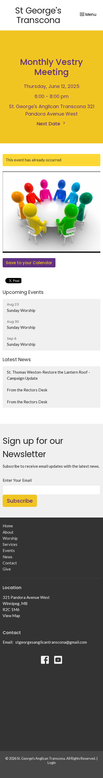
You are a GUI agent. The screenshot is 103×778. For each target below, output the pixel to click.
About (8, 532)
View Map (11, 615)
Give (7, 569)
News (7, 556)
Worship (10, 538)
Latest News (17, 359)
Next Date (49, 123)
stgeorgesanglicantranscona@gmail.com (51, 642)
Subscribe (20, 501)
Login (52, 763)
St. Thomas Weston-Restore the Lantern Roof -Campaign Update (48, 375)
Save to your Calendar (29, 263)
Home (8, 525)
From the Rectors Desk (27, 389)
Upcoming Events (23, 292)
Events (9, 550)
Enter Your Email (17, 480)
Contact (10, 562)
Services (10, 544)
